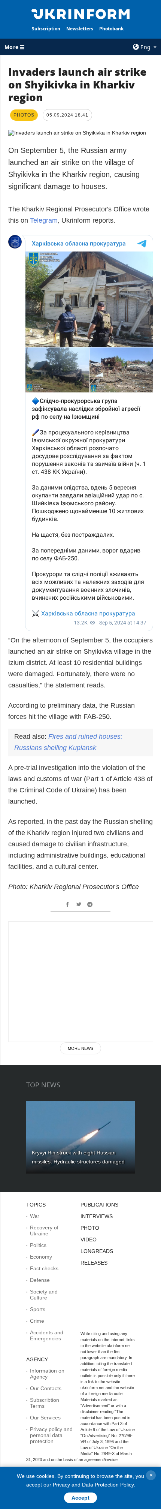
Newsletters (79, 28)
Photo (89, 1228)
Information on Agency (47, 1374)
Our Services (45, 1418)
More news (80, 1048)
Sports (37, 1309)
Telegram (44, 220)
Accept (80, 1498)
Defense (40, 1280)
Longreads (96, 1251)
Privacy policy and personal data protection (51, 1435)
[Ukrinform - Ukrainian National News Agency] (80, 13)
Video (88, 1240)
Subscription (46, 28)
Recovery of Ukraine (44, 1231)
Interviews (96, 1216)
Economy (41, 1257)
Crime (37, 1321)
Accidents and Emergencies (46, 1335)
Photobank (111, 28)
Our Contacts (45, 1388)
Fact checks (44, 1268)
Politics (38, 1245)
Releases (93, 1263)
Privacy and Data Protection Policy (93, 1485)
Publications (99, 1205)
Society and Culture (44, 1295)
